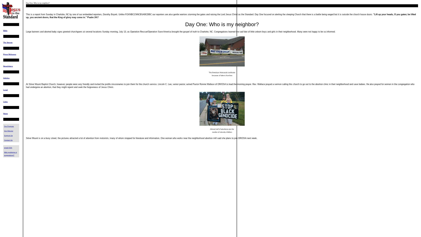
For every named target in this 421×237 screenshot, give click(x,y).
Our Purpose (9, 126)
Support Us (8, 135)
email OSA (8, 148)
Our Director (8, 131)
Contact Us (8, 140)
